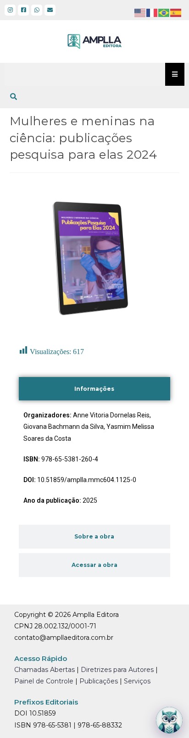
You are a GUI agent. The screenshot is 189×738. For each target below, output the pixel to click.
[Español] (176, 12)
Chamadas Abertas (44, 670)
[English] (140, 12)
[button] (13, 96)
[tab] (95, 389)
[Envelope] (50, 10)
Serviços (137, 681)
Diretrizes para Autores (117, 670)
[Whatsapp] (36, 10)
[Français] (152, 12)
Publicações (98, 681)
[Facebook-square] (23, 10)
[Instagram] (10, 10)
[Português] (164, 12)
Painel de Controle (43, 681)
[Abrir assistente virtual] (169, 720)
